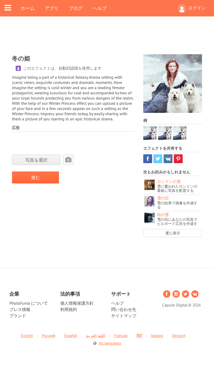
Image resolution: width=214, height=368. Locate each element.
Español (70, 335)
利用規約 (68, 309)
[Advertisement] (107, 38)
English (27, 335)
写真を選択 (36, 160)
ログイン (197, 8)
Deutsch (179, 335)
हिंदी (139, 335)
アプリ (52, 8)
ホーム (28, 8)
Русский (48, 335)
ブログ (76, 8)
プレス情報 (19, 309)
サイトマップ (123, 315)
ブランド (17, 315)
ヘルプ (100, 8)
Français (121, 335)
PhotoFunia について (28, 303)
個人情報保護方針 (77, 303)
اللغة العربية (95, 335)
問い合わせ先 (123, 309)
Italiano (157, 335)
